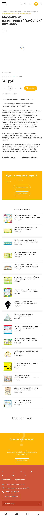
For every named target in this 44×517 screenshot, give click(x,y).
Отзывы (27, 476)
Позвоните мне (22, 187)
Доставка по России (30, 157)
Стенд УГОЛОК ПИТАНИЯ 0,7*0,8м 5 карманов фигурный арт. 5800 (26, 278)
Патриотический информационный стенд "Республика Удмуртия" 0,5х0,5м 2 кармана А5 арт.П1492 (26, 328)
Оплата (5, 476)
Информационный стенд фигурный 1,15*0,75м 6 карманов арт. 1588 (26, 253)
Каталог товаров (9, 472)
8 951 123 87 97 (12, 492)
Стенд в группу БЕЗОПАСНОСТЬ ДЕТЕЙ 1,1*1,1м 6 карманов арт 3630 (25, 290)
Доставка (35, 472)
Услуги (24, 472)
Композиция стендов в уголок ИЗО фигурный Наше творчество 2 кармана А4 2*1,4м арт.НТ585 (26, 353)
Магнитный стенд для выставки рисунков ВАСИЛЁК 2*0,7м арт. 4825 (26, 241)
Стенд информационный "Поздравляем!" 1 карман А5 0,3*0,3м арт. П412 (26, 377)
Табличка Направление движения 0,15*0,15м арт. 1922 (26, 364)
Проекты (16, 476)
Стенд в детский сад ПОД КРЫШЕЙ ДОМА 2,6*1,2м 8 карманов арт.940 (26, 265)
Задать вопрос (22, 194)
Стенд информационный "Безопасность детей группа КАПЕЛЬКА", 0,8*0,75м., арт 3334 (25, 402)
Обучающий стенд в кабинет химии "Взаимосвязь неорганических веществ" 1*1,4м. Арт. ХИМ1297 (26, 390)
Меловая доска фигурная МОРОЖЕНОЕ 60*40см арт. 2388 (25, 302)
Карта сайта (20, 480)
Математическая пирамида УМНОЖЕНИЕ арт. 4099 (23, 315)
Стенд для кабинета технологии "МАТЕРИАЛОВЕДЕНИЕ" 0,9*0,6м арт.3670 (25, 340)
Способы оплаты (8, 157)
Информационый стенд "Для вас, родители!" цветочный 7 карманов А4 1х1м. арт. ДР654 (27, 217)
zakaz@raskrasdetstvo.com (15, 484)
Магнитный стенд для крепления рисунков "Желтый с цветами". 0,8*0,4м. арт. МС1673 (25, 229)
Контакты (6, 480)
